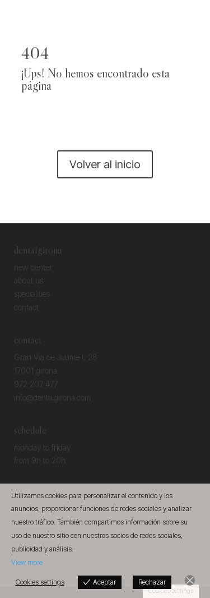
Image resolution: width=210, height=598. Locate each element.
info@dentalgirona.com (52, 397)
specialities (32, 293)
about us (28, 280)
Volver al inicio (105, 164)
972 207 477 (36, 384)
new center (33, 267)
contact (26, 307)
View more (27, 562)
